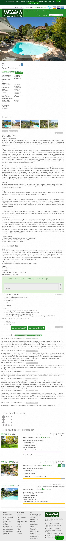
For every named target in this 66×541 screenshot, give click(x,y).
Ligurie (19, 528)
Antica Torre (7, 461)
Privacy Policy (7, 521)
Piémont (19, 533)
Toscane (28, 11)
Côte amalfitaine (36, 11)
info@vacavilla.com (40, 7)
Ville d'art (32, 517)
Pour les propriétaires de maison (7, 526)
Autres (48, 11)
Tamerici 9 (6, 433)
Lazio (18, 529)
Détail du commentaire (32, 338)
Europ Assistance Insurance (8, 532)
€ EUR (38, 15)
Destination (20, 512)
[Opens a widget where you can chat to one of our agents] (59, 538)
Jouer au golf (33, 528)
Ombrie (19, 526)
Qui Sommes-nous (8, 516)
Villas (43, 11)
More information (33, 3)
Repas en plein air (35, 516)
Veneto (19, 516)
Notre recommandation (35, 513)
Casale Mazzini (8, 485)
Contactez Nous (18, 328)
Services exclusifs (36, 328)
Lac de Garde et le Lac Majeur (22, 522)
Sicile (18, 519)
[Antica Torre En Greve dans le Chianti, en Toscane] (9, 470)
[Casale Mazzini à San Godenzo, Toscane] (9, 493)
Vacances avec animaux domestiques (34, 521)
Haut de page (58, 133)
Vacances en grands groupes (34, 530)
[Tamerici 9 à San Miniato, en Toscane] (9, 442)
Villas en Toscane (35, 536)
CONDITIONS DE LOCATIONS (8, 518)
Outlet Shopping (34, 538)
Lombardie (20, 524)
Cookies (5, 535)
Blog (4, 523)
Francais (45, 15)
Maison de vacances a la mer (35, 534)
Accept (58, 1)
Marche (19, 531)
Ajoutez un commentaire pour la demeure (28, 335)
